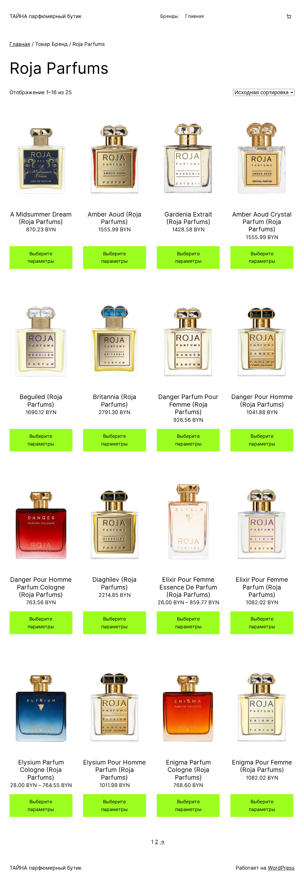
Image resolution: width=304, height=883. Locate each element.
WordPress (281, 868)
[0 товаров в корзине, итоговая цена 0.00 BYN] (288, 16)
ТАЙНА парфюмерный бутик (45, 16)
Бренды (169, 16)
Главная (194, 16)
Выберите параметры (41, 257)
